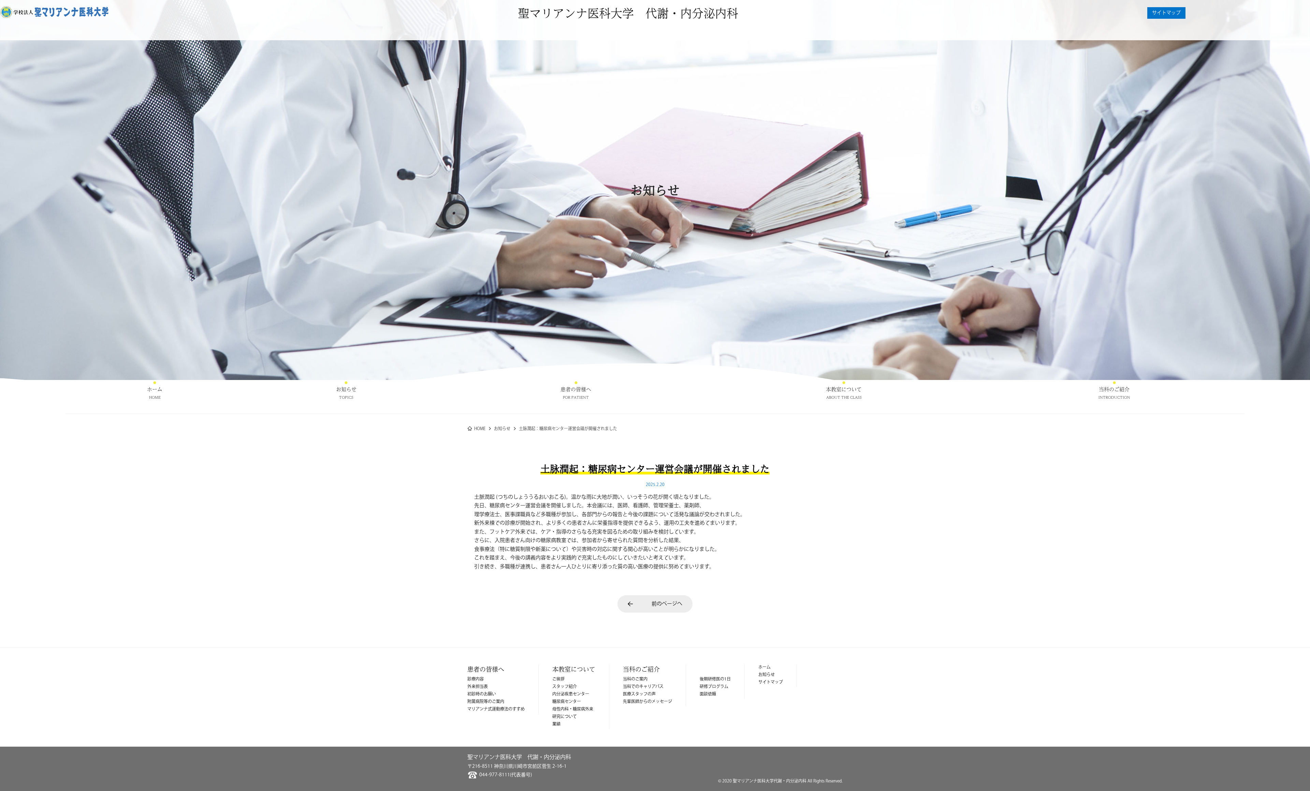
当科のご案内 (635, 679)
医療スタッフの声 (639, 694)
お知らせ (346, 389)
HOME (479, 429)
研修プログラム (714, 687)
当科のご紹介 (1114, 389)
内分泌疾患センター (570, 694)
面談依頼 (708, 694)
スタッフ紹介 (564, 687)
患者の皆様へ (576, 389)
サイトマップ (1166, 13)
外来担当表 (477, 687)
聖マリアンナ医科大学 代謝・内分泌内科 (628, 13)
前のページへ (667, 603)
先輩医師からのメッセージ (647, 702)
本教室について (844, 389)
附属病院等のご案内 (485, 702)
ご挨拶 (558, 679)
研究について (564, 717)
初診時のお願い (481, 694)
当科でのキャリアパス (643, 687)
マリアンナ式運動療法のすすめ (496, 709)
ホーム (154, 389)
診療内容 (475, 679)
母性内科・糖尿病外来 (572, 709)
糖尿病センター (566, 702)
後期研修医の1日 (715, 679)
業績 (556, 724)
